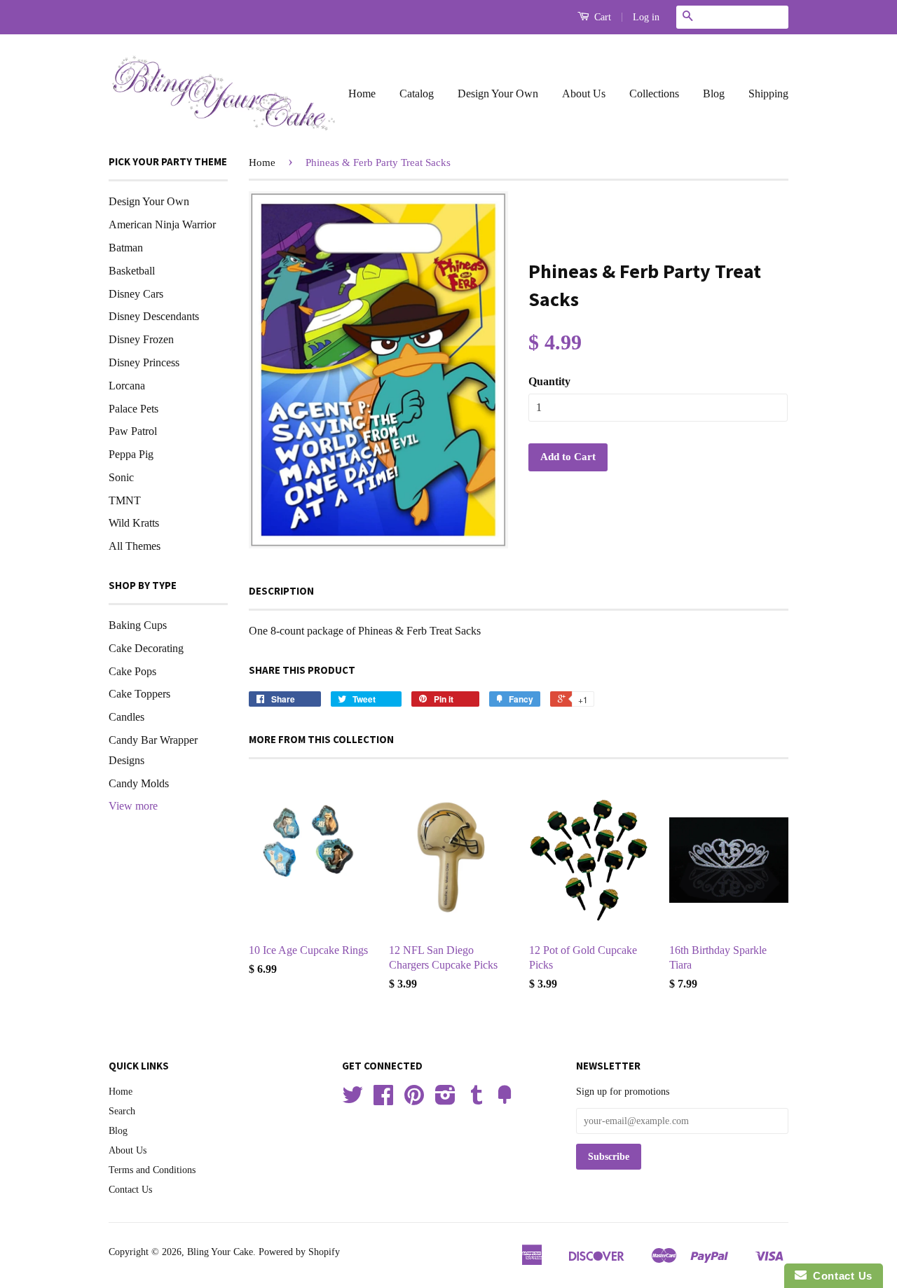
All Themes (134, 546)
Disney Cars (136, 294)
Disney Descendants (154, 316)
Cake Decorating (146, 648)
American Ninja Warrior (162, 224)
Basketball (132, 271)
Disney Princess (144, 362)
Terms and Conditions (152, 1170)
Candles (126, 717)
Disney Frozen (141, 339)
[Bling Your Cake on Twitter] (352, 1100)
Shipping (768, 93)
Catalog (416, 93)
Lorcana (127, 386)
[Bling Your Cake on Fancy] (504, 1100)
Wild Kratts (134, 523)
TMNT (125, 500)
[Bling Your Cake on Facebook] (383, 1100)
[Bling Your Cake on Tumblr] (476, 1100)
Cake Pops (132, 671)
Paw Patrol (133, 431)
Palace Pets (133, 409)
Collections (654, 93)
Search (122, 1111)
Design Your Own (498, 93)
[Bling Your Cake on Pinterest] (414, 1100)
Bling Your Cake (220, 1252)
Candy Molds (139, 783)
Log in (646, 17)
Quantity (549, 381)
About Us (583, 93)
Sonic (121, 477)
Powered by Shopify (299, 1252)
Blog (714, 93)
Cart (601, 17)
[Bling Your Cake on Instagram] (445, 1100)
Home (362, 93)
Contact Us (130, 1189)
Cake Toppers (139, 694)
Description (281, 590)
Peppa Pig (131, 454)
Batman (126, 248)
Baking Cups (138, 625)
